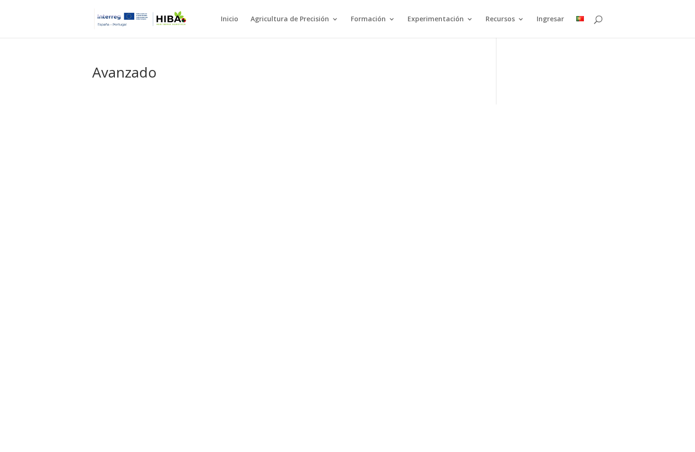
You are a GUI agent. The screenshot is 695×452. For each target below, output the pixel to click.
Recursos (500, 19)
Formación (368, 19)
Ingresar (550, 19)
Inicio (229, 19)
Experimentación (436, 19)
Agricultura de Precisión (290, 19)
